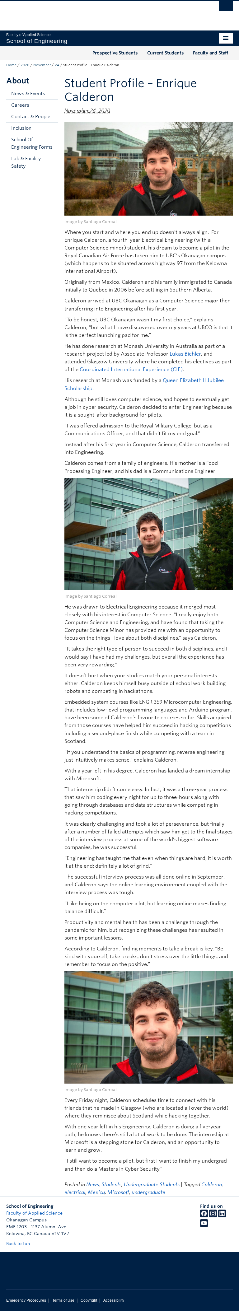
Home (11, 65)
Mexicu (96, 1192)
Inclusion (21, 128)
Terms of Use (63, 1300)
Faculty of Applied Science (34, 1213)
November (42, 65)
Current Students (165, 52)
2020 (25, 65)
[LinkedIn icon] (222, 1215)
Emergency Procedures (26, 1300)
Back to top (18, 1243)
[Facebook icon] (204, 1215)
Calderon (211, 1184)
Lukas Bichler (185, 354)
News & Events (28, 93)
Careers (20, 105)
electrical (74, 1192)
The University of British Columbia (102, 13)
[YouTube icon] (204, 1225)
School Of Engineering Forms (32, 143)
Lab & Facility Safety (26, 162)
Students (111, 1184)
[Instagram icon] (213, 1215)
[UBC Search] (226, 8)
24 (57, 65)
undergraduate (148, 1192)
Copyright (89, 1300)
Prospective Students (115, 52)
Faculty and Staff (210, 52)
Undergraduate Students (152, 1184)
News (92, 1184)
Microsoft (118, 1192)
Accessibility (113, 1300)
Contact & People (30, 116)
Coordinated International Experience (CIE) (131, 369)
